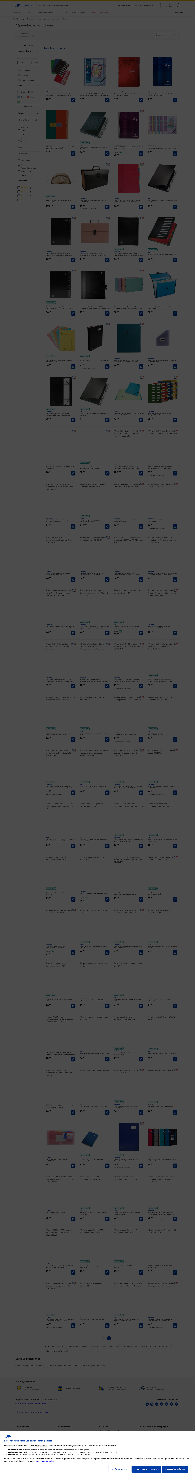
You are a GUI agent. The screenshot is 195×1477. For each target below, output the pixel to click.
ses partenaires (41, 1446)
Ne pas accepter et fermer (146, 1469)
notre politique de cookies (44, 1461)
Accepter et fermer (176, 1469)
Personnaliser (120, 1469)
